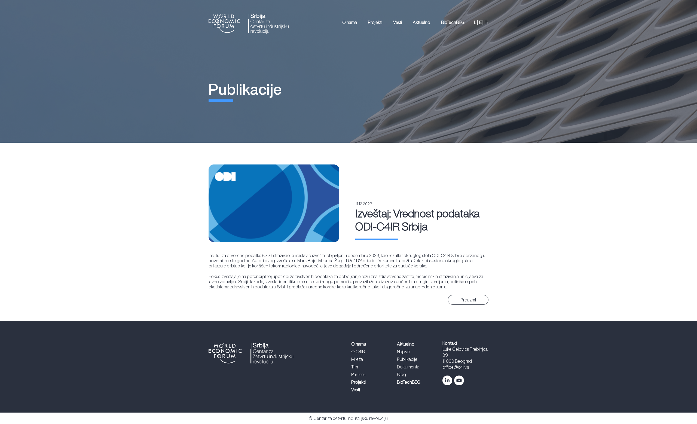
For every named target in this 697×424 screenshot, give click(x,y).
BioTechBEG (452, 22)
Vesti (397, 22)
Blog (401, 374)
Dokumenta (408, 367)
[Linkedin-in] (447, 380)
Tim (354, 367)
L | (476, 22)
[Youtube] (459, 380)
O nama (349, 22)
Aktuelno (421, 22)
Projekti (375, 22)
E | (481, 22)
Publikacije (407, 359)
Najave (403, 351)
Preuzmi (468, 300)
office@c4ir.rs (455, 367)
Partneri (358, 374)
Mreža (357, 359)
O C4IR (358, 351)
